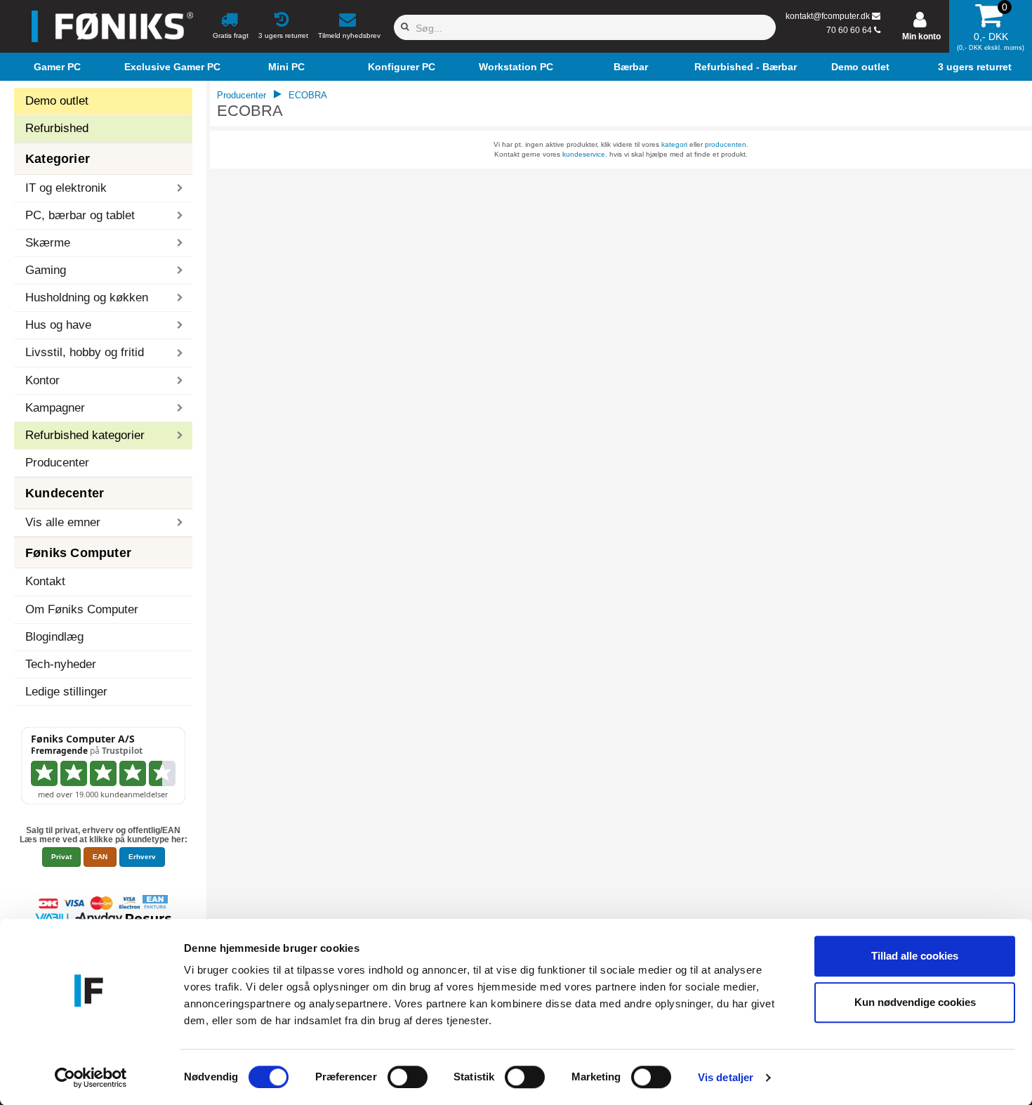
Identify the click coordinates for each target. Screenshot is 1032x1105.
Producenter (57, 462)
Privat (61, 857)
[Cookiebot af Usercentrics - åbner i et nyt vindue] (90, 1077)
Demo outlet (56, 100)
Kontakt (45, 581)
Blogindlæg (54, 636)
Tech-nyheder (60, 664)
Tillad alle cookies (914, 956)
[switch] (408, 1077)
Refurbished (56, 128)
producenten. (726, 144)
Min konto (921, 36)
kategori (674, 144)
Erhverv (142, 857)
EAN (100, 857)
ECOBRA (308, 95)
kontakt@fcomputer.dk (828, 16)
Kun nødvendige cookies (915, 1002)
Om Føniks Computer (81, 609)
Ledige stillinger (66, 691)
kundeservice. (584, 154)
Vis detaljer (725, 1077)
